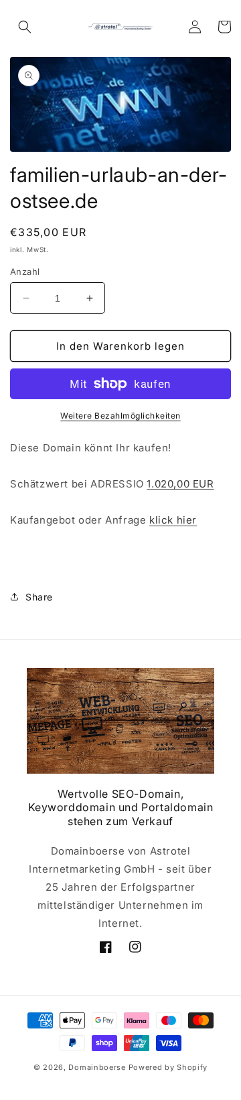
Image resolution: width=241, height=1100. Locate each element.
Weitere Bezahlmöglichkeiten (120, 416)
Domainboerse (96, 1067)
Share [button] (39, 596)
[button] (24, 26)
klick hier (173, 520)
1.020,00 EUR (180, 483)
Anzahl (24, 271)
